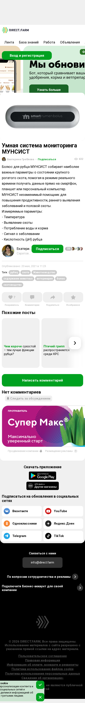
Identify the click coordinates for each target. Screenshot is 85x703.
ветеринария (45, 278)
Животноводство (44, 272)
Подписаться (45, 159)
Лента (9, 42)
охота (25, 272)
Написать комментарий (42, 380)
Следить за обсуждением (30, 398)
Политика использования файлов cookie (43, 669)
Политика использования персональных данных (42, 673)
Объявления (70, 42)
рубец (14, 272)
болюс (61, 278)
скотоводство (13, 284)
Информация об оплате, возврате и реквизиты (42, 665)
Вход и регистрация (27, 55)
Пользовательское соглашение (42, 656)
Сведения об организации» (42, 678)
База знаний (29, 42)
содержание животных (18, 278)
